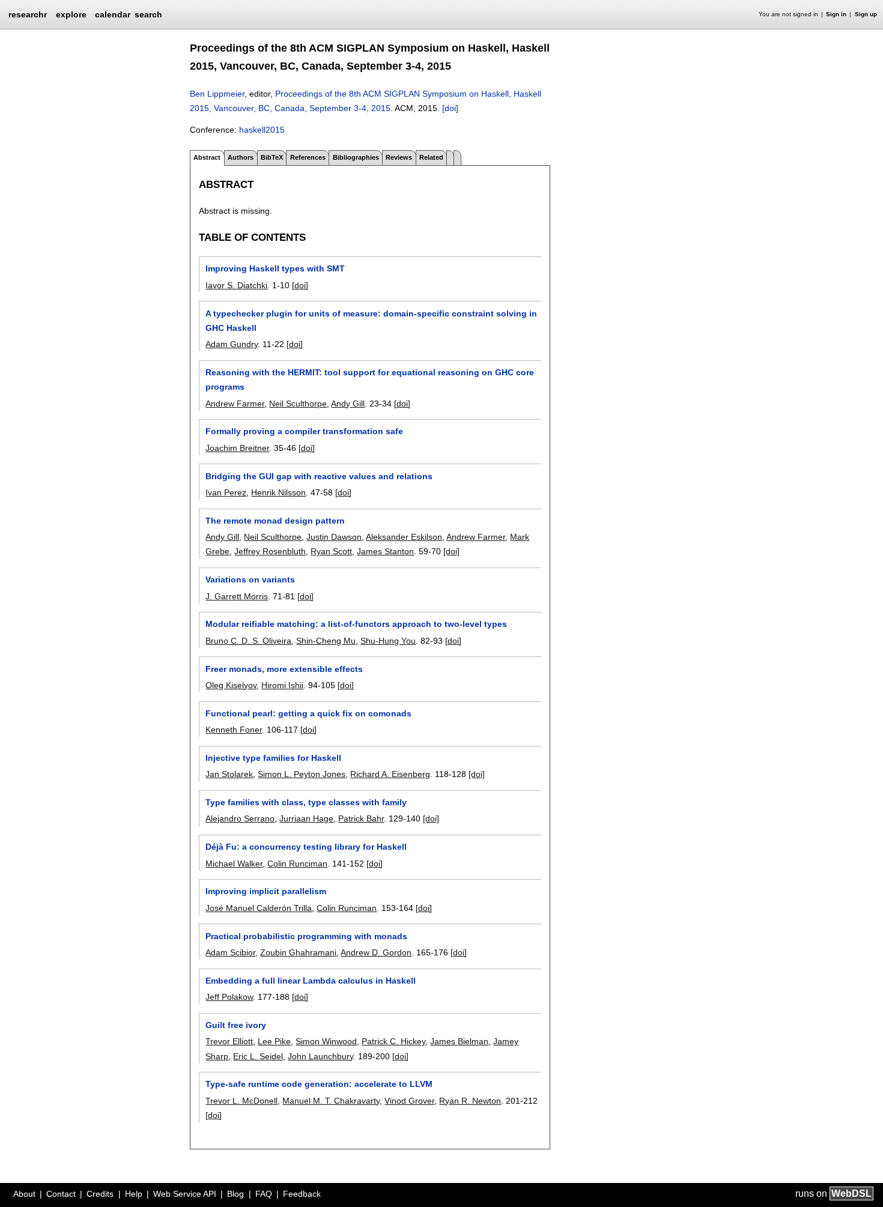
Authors (240, 157)
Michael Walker (233, 863)
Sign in (836, 14)
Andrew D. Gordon (376, 952)
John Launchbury (320, 1056)
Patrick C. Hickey (393, 1041)
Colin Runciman (297, 863)
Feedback (302, 1194)
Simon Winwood (326, 1041)
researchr (27, 14)
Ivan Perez (225, 492)
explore (71, 14)
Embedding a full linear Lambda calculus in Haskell (310, 980)
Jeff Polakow (229, 997)
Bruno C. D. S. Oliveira (248, 641)
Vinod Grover (409, 1101)
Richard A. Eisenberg (390, 774)
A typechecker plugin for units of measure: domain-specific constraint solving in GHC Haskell (371, 321)
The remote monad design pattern (275, 520)
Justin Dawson (334, 537)
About (24, 1194)
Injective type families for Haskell (273, 758)
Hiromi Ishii (282, 685)
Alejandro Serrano (240, 818)
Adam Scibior (230, 952)
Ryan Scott (331, 551)
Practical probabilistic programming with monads (306, 936)
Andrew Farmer (234, 403)
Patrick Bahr (361, 818)
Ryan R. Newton (470, 1101)
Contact (61, 1194)
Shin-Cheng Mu (326, 641)
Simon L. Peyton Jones (301, 774)
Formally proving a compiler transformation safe (304, 431)
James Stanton (385, 551)
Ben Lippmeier (217, 93)
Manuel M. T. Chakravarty (331, 1101)
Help (133, 1194)
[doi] (450, 108)
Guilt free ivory (235, 1025)
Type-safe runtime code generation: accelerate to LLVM (318, 1084)
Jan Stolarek (229, 774)
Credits (100, 1194)
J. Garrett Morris (236, 596)
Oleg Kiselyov (230, 685)
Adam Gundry (231, 344)
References (308, 157)
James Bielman (459, 1041)
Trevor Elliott (229, 1041)
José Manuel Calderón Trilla (258, 908)
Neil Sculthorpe (298, 403)
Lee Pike (274, 1041)
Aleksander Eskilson (404, 537)
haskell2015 (262, 130)
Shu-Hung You (388, 641)
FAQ (263, 1194)
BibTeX (272, 157)
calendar (112, 14)
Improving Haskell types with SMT (275, 268)
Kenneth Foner (233, 729)
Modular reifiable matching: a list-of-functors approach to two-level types (356, 624)
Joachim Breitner (237, 448)
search (148, 14)
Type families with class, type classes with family (306, 802)
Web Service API (184, 1194)
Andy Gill (348, 403)
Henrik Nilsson (278, 492)
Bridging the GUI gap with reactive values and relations (318, 476)
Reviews (399, 157)
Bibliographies (356, 157)
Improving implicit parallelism (265, 891)
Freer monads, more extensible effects (284, 669)
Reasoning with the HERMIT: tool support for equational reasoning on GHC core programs (369, 380)
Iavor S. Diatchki (236, 285)
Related (431, 157)
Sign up (866, 14)
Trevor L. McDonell (241, 1101)
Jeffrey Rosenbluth (270, 551)
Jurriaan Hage (306, 818)
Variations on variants (250, 579)
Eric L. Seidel (258, 1056)
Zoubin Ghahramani (298, 952)
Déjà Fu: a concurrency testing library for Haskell (306, 847)
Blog (235, 1194)
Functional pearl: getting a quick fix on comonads (308, 713)
